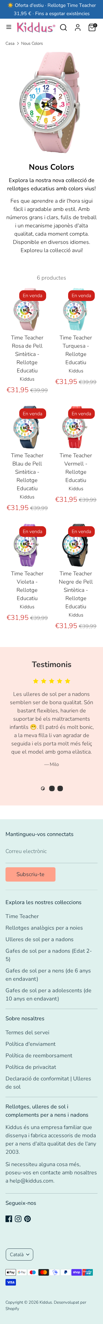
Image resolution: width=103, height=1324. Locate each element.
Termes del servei (27, 1032)
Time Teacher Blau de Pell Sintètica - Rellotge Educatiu (27, 472)
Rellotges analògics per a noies (44, 928)
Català (17, 1254)
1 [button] (43, 788)
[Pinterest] (27, 1219)
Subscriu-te (30, 874)
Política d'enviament (30, 1044)
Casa (10, 43)
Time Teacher (22, 916)
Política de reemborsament (38, 1055)
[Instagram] (18, 1219)
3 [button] (60, 788)
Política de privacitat (30, 1067)
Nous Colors (32, 43)
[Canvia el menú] (8, 27)
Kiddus (46, 1302)
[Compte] (77, 26)
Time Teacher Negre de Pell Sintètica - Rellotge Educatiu (76, 590)
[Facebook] (8, 1219)
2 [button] (52, 788)
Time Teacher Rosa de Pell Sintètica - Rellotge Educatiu (27, 354)
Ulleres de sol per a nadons (39, 939)
